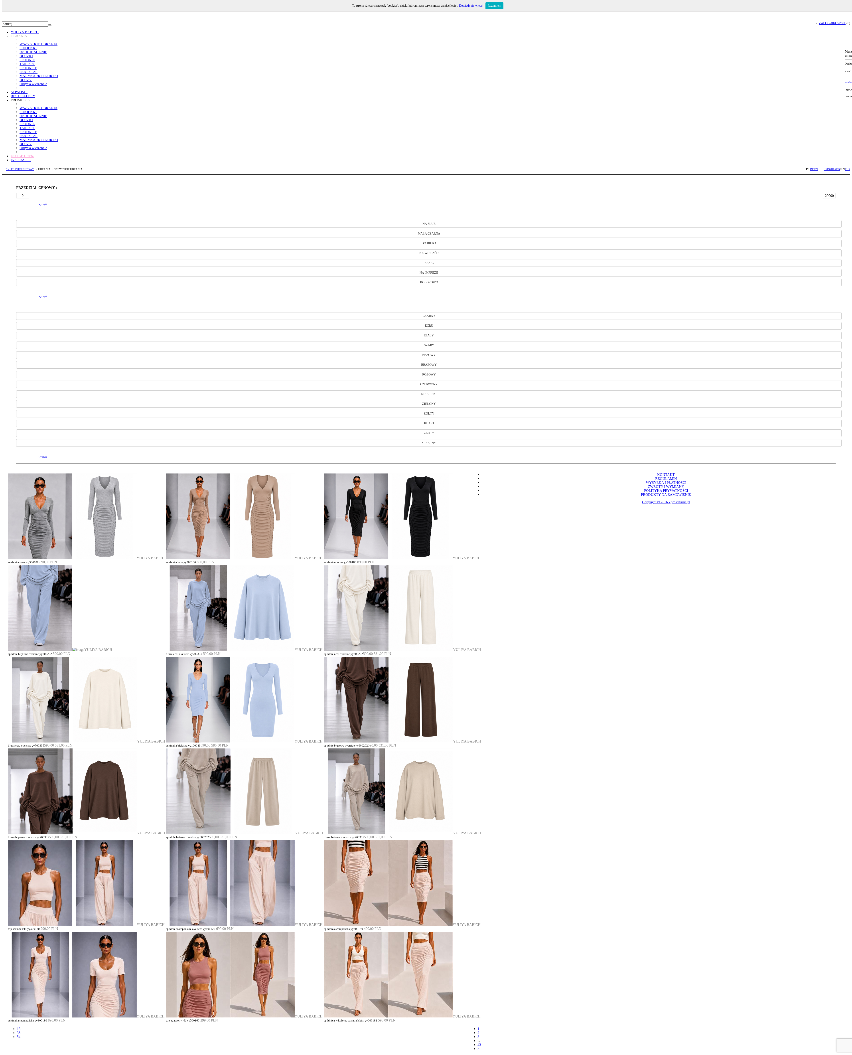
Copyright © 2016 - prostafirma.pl (666, 502)
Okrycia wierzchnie (33, 84)
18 (18, 1029)
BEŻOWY (429, 355)
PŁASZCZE (28, 72)
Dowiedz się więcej (471, 5)
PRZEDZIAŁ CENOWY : (36, 188)
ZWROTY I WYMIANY (666, 486)
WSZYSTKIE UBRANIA (38, 44)
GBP (831, 169)
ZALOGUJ (826, 23)
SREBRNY (429, 443)
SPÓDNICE (28, 68)
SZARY (429, 345)
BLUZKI (26, 56)
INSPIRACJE (21, 160)
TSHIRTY (27, 64)
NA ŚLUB (429, 223)
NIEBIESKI (429, 394)
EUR (847, 169)
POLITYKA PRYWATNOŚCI (666, 490)
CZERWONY (429, 384)
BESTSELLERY (23, 96)
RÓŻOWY (429, 374)
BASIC (429, 263)
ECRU (429, 325)
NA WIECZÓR (429, 253)
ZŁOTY (429, 433)
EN (816, 169)
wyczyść (43, 204)
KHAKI (429, 423)
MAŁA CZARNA (429, 233)
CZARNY (429, 316)
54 (18, 1037)
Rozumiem (494, 5)
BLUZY (26, 80)
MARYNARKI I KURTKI (39, 76)
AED (837, 169)
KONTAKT (666, 474)
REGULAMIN (666, 478)
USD (826, 169)
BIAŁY (429, 335)
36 (18, 1033)
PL (807, 169)
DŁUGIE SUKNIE (33, 52)
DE (812, 169)
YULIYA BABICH (25, 32)
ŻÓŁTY (429, 413)
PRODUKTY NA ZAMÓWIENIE (666, 494)
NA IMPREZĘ (429, 272)
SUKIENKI (28, 48)
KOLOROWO (429, 282)
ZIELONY (429, 403)
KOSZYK (839, 23)
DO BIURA (429, 243)
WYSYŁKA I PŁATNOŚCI (666, 482)
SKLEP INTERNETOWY (20, 169)
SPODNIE (27, 60)
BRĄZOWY (429, 364)
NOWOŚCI (19, 92)
